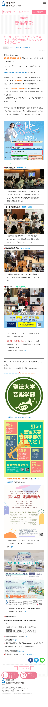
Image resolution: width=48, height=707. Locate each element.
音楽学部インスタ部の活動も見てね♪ (19, 417)
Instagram (20, 651)
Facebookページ (31, 654)
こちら (26, 350)
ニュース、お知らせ (15, 48)
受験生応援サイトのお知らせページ (15, 72)
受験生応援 (26, 48)
